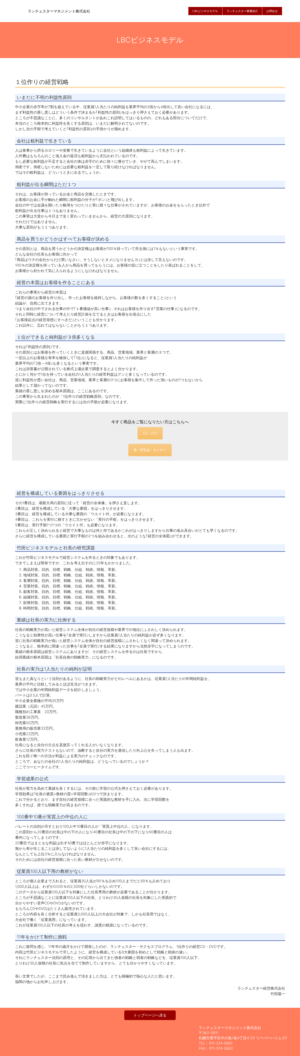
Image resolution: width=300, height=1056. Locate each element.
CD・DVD (150, 433)
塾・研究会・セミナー (150, 450)
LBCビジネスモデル (205, 11)
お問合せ (272, 11)
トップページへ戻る (150, 1015)
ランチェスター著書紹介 (242, 11)
